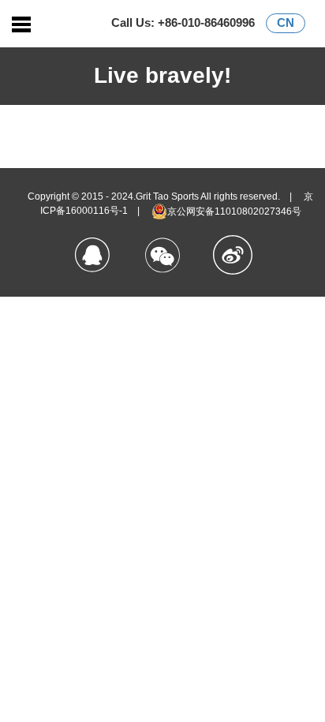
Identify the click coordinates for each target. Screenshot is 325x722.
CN (285, 22)
